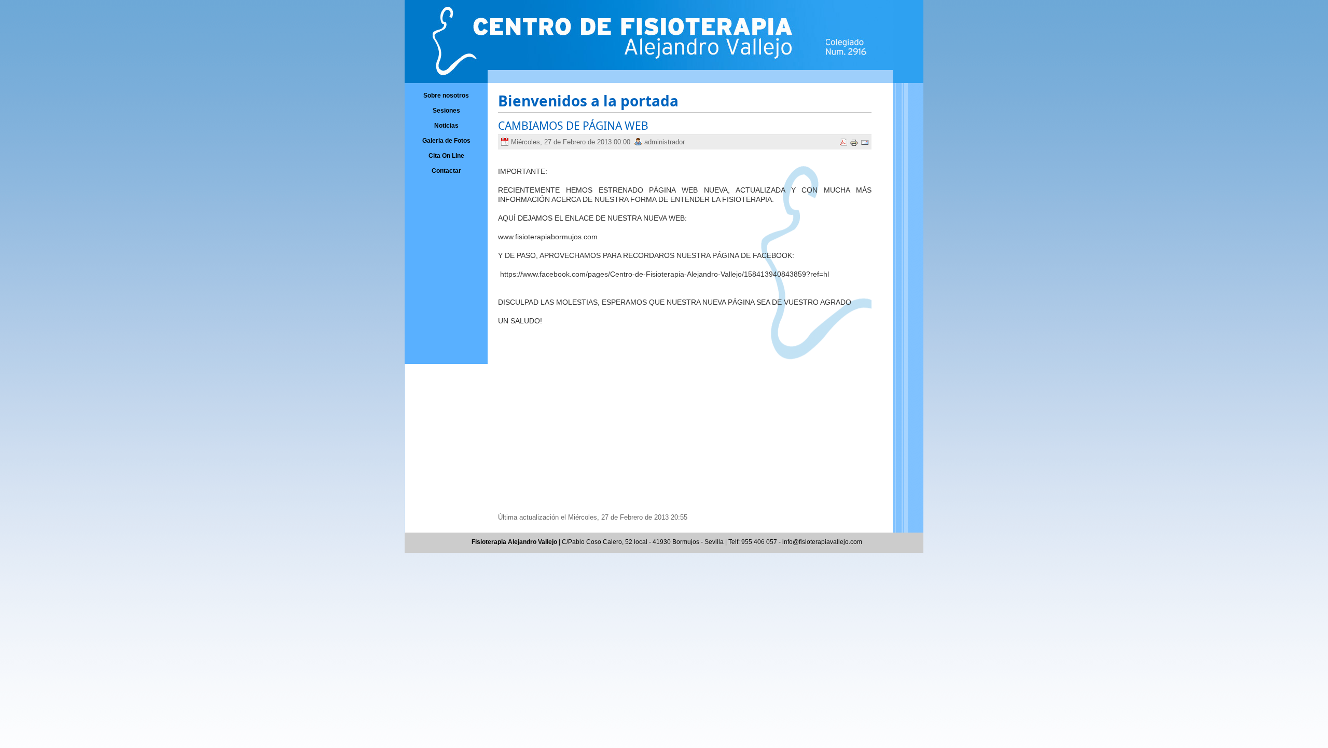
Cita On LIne (446, 155)
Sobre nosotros (446, 95)
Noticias (446, 125)
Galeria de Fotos (446, 140)
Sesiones (446, 110)
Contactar (446, 170)
